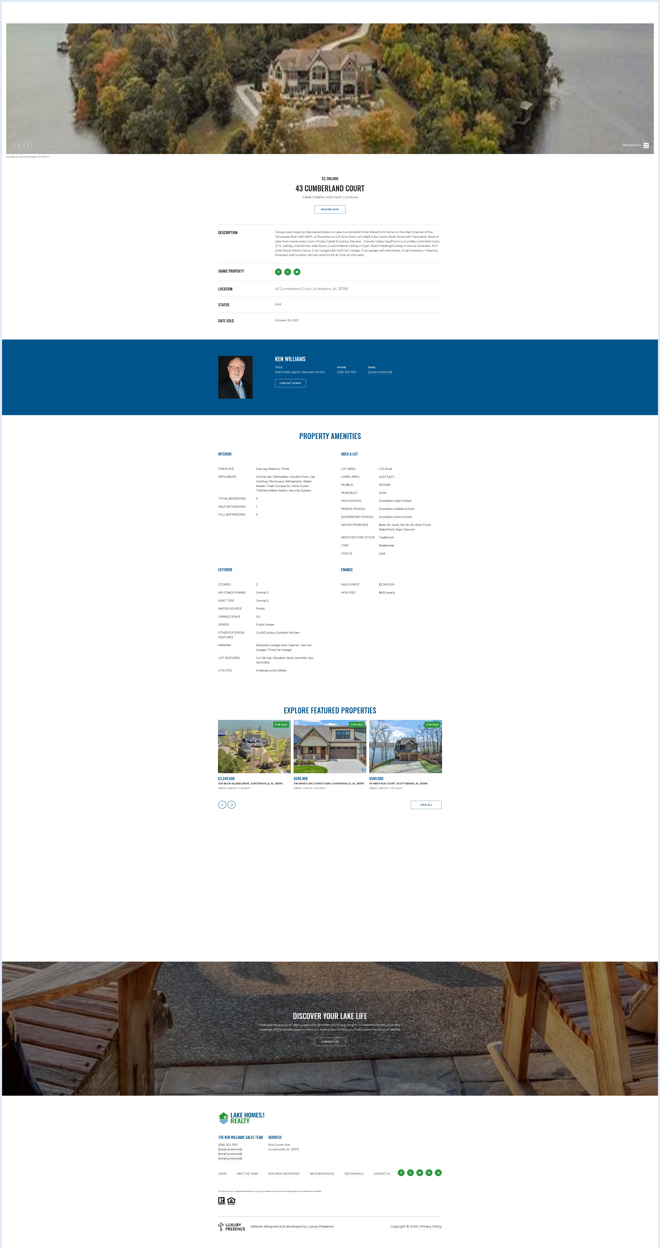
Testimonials (354, 1173)
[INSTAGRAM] (410, 1172)
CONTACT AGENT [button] (290, 383)
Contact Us (382, 1173)
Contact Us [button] (330, 1041)
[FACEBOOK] (401, 1172)
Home (222, 1173)
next (28, 145)
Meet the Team (247, 1173)
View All (426, 804)
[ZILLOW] (438, 1172)
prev (19, 145)
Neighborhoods (322, 1173)
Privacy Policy (431, 1226)
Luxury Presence (321, 1226)
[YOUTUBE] (419, 1172)
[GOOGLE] (429, 1172)
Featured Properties (284, 1173)
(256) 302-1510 (346, 372)
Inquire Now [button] (330, 209)
